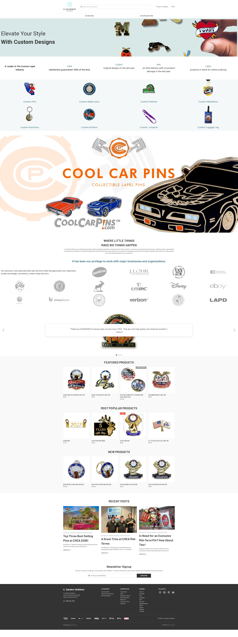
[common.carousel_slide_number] (119, 184)
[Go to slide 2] (234, 330)
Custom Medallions (208, 101)
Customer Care (124, 601)
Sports (141, 607)
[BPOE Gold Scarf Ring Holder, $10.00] (105, 469)
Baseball (141, 597)
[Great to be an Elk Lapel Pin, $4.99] (105, 380)
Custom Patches (149, 101)
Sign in (159, 6)
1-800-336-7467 (70, 601)
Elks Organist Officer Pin (128, 484)
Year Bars (66, 441)
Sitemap (122, 603)
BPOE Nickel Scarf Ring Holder (73, 484)
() (174, 6)
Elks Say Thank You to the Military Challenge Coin (131, 396)
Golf (140, 599)
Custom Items (89, 16)
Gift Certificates (106, 595)
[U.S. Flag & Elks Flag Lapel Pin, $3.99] (161, 425)
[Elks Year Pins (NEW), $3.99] (105, 425)
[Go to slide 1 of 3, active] (117, 229)
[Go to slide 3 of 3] (1, 182)
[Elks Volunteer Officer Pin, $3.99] (161, 469)
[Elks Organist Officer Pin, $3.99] (133, 469)
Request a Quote (125, 595)
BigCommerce (73, 625)
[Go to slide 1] (116, 355)
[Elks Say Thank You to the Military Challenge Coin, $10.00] (133, 380)
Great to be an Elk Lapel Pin (101, 395)
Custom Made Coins (89, 101)
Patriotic (141, 601)
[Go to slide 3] (119, 355)
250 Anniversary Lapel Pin (157, 395)
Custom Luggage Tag (208, 127)
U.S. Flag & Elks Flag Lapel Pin (158, 441)
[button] (30, 89)
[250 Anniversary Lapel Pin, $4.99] (161, 380)
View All (141, 611)
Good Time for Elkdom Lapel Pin (74, 395)
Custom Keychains (29, 127)
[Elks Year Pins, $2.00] (133, 425)
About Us (123, 599)
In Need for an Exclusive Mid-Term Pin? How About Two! (156, 540)
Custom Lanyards (149, 127)
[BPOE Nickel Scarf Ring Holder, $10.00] (76, 469)
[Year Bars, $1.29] (76, 425)
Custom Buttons (89, 127)
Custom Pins (29, 101)
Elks (140, 595)
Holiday (141, 609)
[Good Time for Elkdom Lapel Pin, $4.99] (76, 380)
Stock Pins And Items (146, 16)
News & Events (124, 597)
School (141, 592)
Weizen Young (171, 625)
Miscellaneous (143, 603)
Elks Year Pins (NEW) (98, 441)
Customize (123, 592)
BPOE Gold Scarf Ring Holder (101, 484)
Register (165, 6)
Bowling (141, 594)
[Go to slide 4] (3, 330)
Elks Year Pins (125, 441)
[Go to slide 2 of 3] (236, 182)
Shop (121, 594)
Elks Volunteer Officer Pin (157, 484)
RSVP (141, 605)
